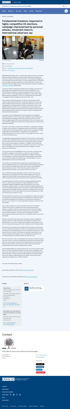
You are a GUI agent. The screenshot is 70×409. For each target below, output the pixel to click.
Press (3, 397)
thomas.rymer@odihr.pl (32, 276)
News (25, 11)
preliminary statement (8, 85)
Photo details (41, 60)
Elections (13, 70)
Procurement (13, 406)
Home (4, 11)
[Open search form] (66, 11)
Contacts (4, 386)
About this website (23, 406)
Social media (5, 394)
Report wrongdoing (33, 406)
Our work (19, 11)
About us (10, 11)
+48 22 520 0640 (10, 304)
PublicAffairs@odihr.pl (11, 322)
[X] (11, 395)
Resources (39, 11)
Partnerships (5, 400)
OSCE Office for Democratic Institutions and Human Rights (16, 6)
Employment (5, 389)
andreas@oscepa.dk (28, 270)
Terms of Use (5, 406)
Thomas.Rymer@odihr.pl (11, 303)
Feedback (42, 406)
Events (31, 11)
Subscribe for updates (7, 392)
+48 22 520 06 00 (10, 324)
